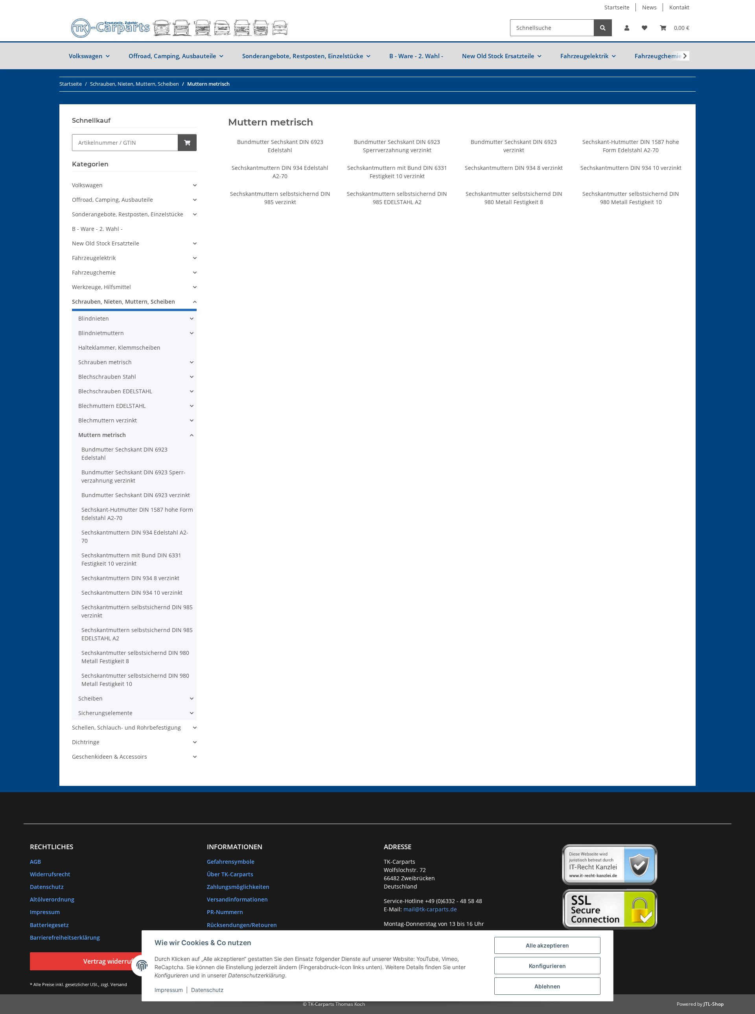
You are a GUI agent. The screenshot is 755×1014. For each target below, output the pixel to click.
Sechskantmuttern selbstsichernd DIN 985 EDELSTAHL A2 (137, 634)
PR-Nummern (225, 912)
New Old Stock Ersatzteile (105, 243)
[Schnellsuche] (603, 27)
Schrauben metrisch (105, 362)
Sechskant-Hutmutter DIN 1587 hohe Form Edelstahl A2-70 (137, 514)
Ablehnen (547, 986)
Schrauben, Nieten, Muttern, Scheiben (123, 301)
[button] (626, 27)
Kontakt (679, 7)
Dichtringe (85, 742)
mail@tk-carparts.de (430, 909)
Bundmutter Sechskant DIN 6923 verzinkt (135, 495)
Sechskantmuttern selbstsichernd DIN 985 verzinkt (137, 611)
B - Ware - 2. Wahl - (97, 228)
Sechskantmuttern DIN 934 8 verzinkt (514, 167)
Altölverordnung (52, 899)
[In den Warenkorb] (187, 142)
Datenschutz (207, 989)
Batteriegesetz (49, 925)
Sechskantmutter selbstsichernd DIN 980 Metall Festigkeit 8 (135, 657)
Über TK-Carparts (230, 874)
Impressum (169, 989)
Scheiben (90, 698)
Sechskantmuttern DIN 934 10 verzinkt (630, 167)
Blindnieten (93, 318)
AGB (35, 861)
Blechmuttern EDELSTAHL (111, 405)
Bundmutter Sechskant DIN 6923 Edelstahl (124, 453)
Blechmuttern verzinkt (107, 420)
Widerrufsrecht (50, 874)
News (649, 7)
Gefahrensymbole (230, 861)
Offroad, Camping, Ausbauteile (112, 199)
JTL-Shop (713, 1004)
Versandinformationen (237, 899)
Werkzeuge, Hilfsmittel (101, 287)
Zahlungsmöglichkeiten (238, 886)
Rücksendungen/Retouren (242, 925)
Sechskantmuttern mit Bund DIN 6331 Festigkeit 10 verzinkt (131, 559)
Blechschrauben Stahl (107, 376)
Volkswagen (87, 185)
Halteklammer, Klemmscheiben (119, 347)
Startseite (617, 7)
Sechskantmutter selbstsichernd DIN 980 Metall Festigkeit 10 (135, 680)
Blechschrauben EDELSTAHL (115, 391)
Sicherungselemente (105, 713)
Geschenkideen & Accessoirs (109, 756)
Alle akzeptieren (547, 945)
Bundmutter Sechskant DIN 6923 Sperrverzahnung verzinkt (133, 476)
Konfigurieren (547, 965)
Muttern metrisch (102, 435)
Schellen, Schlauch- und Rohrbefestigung (126, 727)
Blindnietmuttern (101, 333)
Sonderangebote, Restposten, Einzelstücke (127, 214)
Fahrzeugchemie (94, 272)
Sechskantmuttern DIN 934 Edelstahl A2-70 (134, 536)
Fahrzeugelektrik (94, 258)
